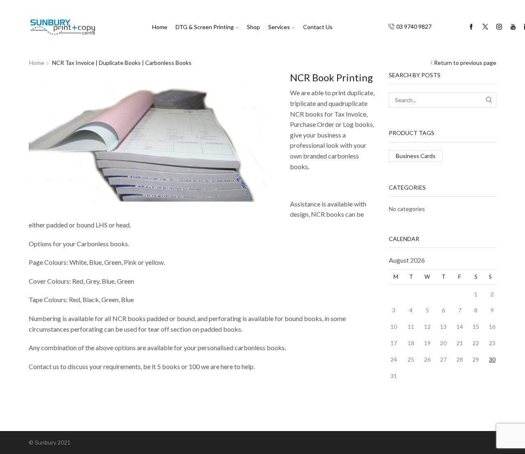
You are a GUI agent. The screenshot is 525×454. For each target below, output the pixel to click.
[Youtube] (513, 27)
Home (159, 26)
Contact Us (318, 26)
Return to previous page (465, 62)
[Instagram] (499, 27)
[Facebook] (471, 27)
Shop (253, 26)
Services (279, 26)
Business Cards (416, 155)
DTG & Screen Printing (205, 26)
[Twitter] (485, 27)
